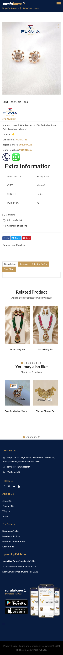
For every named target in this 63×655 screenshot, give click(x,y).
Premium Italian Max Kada (18, 411)
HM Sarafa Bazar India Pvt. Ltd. (31, 649)
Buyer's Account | (12, 8)
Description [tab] (10, 264)
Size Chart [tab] (9, 269)
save (28, 238)
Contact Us (8, 506)
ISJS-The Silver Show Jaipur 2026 (19, 566)
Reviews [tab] (24, 264)
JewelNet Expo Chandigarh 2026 (18, 561)
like (7, 238)
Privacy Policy (10, 645)
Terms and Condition (29, 645)
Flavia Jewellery (8, 118)
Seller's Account (30, 8)
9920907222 (25, 144)
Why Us (6, 511)
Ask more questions (16, 225)
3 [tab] (29, 363)
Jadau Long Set (17, 349)
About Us (7, 501)
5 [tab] (37, 363)
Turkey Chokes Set (45, 411)
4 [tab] (33, 363)
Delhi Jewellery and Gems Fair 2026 (20, 571)
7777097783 (20, 139)
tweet (17, 238)
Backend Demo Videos (13, 541)
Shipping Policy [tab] (39, 264)
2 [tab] (26, 363)
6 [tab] (41, 363)
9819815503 (25, 149)
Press (5, 516)
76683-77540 (13, 471)
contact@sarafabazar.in (18, 466)
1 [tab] (22, 363)
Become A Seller (10, 531)
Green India (8, 546)
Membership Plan (11, 536)
